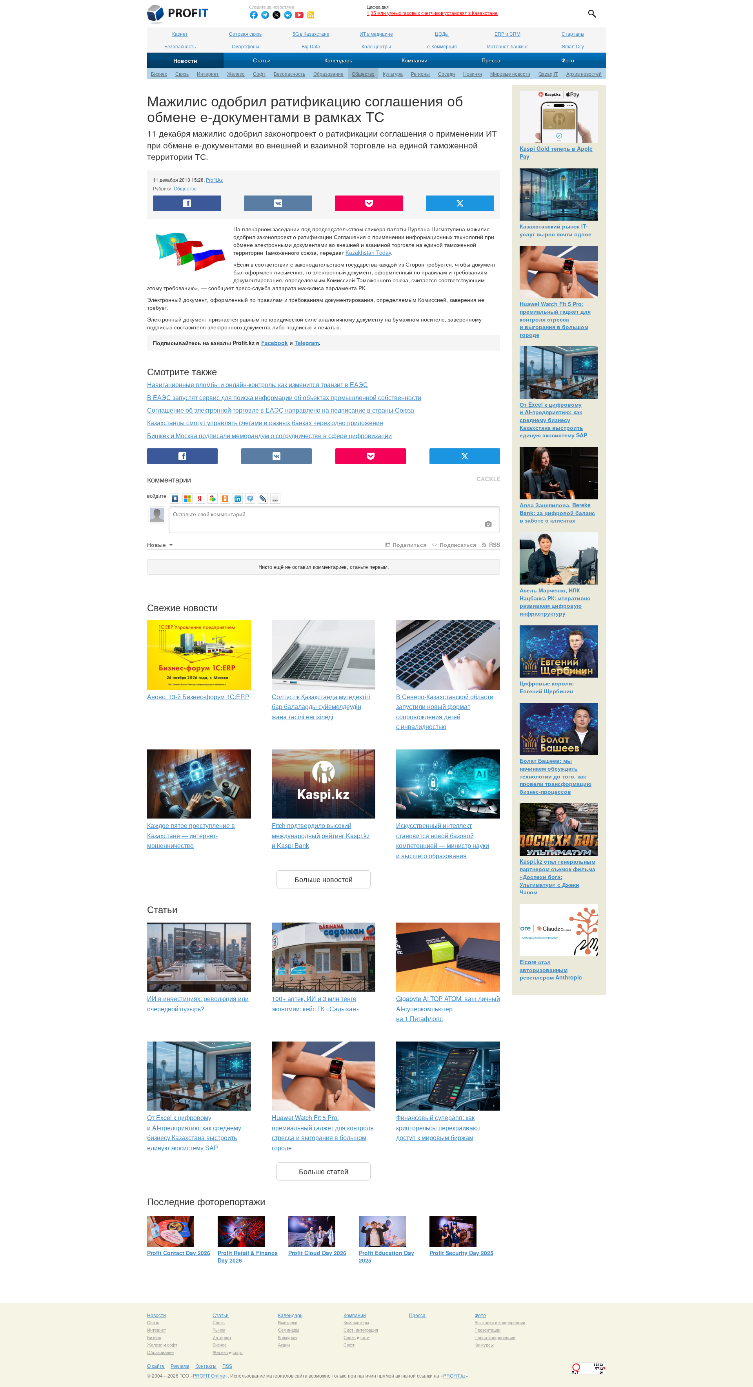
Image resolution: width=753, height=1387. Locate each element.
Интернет (208, 73)
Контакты (205, 1365)
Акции (284, 1344)
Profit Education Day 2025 (386, 1257)
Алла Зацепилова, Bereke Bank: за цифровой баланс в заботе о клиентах (557, 512)
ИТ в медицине (376, 33)
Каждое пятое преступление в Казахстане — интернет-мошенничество (191, 835)
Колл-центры (376, 46)
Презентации (487, 1330)
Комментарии (169, 479)
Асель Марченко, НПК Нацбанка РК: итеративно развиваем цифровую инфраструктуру (555, 601)
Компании (414, 60)
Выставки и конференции (500, 1322)
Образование (328, 73)
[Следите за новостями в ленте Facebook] (253, 15)
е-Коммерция (442, 46)
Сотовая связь (245, 33)
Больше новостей (324, 879)
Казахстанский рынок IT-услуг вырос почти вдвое (555, 230)
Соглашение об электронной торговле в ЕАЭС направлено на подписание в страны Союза (280, 410)
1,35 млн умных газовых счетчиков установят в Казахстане (432, 12)
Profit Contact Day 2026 (178, 1253)
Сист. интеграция (361, 1330)
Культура (393, 73)
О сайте (156, 1365)
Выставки (287, 1322)
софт (172, 1344)
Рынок (219, 1330)
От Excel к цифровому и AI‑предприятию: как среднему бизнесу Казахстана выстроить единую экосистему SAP (553, 419)
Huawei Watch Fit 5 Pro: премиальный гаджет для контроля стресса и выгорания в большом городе (555, 319)
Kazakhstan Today (368, 252)
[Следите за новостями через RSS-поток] (310, 15)
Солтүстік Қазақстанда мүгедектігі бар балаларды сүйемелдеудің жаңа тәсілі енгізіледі (321, 706)
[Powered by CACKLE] (488, 479)
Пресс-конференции (495, 1337)
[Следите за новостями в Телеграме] (265, 15)
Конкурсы (287, 1337)
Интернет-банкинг (507, 46)
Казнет (180, 33)
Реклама (180, 1365)
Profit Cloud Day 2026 (317, 1253)
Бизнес (159, 73)
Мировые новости (510, 73)
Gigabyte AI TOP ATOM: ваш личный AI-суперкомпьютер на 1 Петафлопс (448, 1008)
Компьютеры (356, 1322)
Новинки (472, 73)
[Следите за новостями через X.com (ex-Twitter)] (276, 15)
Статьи (262, 60)
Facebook (274, 343)
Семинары (288, 1330)
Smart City (573, 46)
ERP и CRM (507, 33)
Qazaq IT (548, 73)
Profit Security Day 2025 (461, 1253)
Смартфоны (245, 46)
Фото (567, 60)
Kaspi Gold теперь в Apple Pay (556, 152)
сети (364, 1337)
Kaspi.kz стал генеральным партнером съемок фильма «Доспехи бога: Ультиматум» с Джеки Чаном (557, 876)
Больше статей (323, 1171)
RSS (493, 544)
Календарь (338, 60)
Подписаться (457, 544)
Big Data (311, 46)
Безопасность (180, 46)
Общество (363, 73)
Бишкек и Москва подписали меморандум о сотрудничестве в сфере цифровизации (269, 435)
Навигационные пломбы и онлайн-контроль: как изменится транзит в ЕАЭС (257, 384)
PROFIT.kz (454, 1375)
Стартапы (573, 33)
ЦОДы (442, 33)
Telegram (307, 343)
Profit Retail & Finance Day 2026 (248, 1257)
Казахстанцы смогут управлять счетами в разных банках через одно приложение (265, 422)
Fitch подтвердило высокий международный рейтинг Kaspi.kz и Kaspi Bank (321, 835)
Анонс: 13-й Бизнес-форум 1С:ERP (198, 696)
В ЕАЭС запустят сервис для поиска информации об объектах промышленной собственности (284, 397)
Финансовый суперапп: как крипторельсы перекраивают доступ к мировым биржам (438, 1127)
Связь (182, 73)
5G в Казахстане (311, 33)
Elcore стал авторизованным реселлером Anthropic (551, 969)
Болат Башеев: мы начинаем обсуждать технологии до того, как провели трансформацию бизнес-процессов (555, 776)
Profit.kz (214, 179)
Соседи (446, 73)
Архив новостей (584, 73)
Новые (157, 544)
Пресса (491, 60)
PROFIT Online (209, 1375)
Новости (185, 60)
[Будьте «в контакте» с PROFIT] (288, 15)
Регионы (420, 73)
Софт (259, 73)
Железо (236, 73)
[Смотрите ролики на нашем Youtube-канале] (299, 15)
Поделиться (408, 544)
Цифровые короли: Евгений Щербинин (547, 687)
